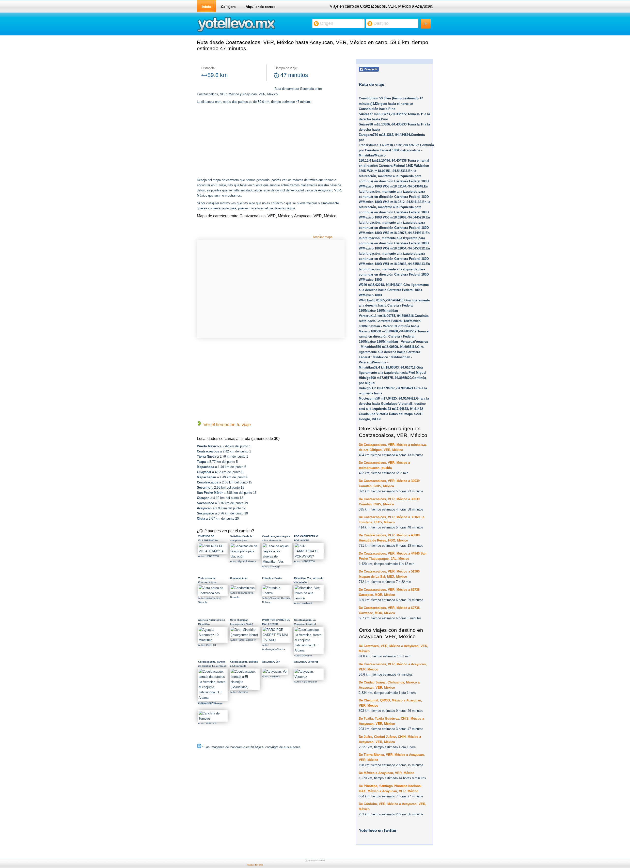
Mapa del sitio (255, 864)
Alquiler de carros (260, 7)
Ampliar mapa (322, 237)
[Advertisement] (238, 141)
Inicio (206, 7)
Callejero (228, 7)
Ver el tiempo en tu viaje (226, 424)
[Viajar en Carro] (236, 32)
